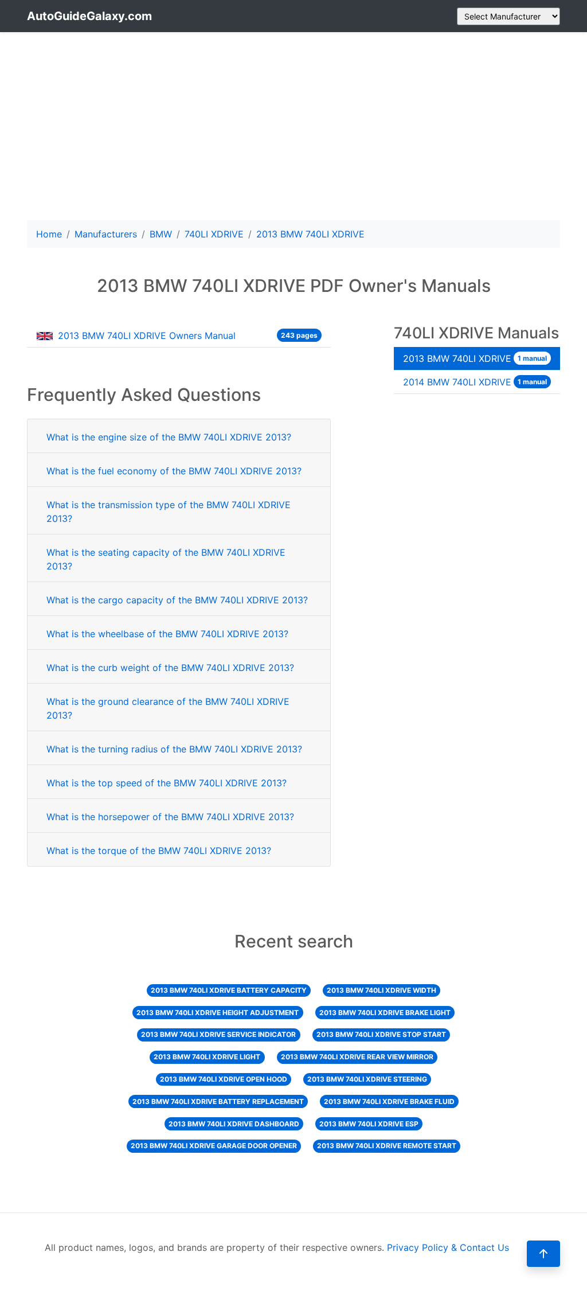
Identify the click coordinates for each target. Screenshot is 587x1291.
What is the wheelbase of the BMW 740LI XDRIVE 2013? (167, 633)
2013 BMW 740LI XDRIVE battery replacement (218, 1101)
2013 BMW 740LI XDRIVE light (207, 1056)
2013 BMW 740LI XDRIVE (475, 358)
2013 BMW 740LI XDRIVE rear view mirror (357, 1056)
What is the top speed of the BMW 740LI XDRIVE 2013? (166, 783)
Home (49, 234)
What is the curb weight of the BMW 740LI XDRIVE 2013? (170, 667)
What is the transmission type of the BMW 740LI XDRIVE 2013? (168, 511)
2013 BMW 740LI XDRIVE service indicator (218, 1034)
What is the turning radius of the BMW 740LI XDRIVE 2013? (174, 749)
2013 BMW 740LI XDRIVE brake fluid (389, 1101)
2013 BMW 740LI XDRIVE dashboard (234, 1124)
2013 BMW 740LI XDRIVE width (381, 990)
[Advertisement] (293, 126)
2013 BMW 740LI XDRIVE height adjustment (217, 1012)
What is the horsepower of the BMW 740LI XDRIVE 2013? (170, 816)
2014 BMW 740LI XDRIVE (475, 382)
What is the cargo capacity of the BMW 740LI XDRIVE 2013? (177, 600)
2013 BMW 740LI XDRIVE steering (367, 1079)
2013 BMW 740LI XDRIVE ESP (368, 1124)
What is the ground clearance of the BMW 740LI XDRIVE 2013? (167, 708)
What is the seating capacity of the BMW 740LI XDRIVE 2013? (165, 559)
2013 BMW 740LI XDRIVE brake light (385, 1012)
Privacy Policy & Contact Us (448, 1247)
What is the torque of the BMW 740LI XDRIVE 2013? (158, 850)
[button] (543, 1254)
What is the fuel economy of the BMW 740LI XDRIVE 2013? (174, 471)
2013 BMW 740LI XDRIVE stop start (381, 1034)
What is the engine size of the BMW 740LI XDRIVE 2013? (168, 437)
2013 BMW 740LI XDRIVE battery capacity (229, 990)
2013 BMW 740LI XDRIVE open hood (223, 1079)
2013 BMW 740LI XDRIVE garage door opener (214, 1145)
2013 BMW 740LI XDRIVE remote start (386, 1145)
